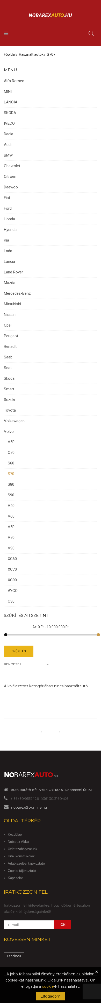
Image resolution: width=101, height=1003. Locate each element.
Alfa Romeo (14, 81)
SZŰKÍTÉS (19, 651)
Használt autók (31, 54)
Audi (7, 144)
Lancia (9, 261)
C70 (11, 452)
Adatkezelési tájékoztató (26, 863)
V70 (11, 537)
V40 (11, 505)
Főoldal (10, 54)
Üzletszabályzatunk (22, 849)
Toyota (10, 410)
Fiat (7, 197)
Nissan (10, 314)
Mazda (9, 282)
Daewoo (11, 187)
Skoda (9, 378)
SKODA (10, 112)
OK (63, 924)
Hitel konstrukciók (21, 856)
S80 (11, 484)
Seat (8, 367)
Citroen (10, 176)
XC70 (12, 569)
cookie (48, 986)
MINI (8, 91)
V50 (11, 442)
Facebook (14, 956)
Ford (8, 208)
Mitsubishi (12, 304)
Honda (9, 219)
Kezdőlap (15, 834)
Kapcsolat (15, 878)
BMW (8, 155)
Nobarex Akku (18, 842)
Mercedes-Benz (17, 293)
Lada (8, 251)
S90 (11, 495)
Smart (9, 389)
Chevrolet (12, 166)
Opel (7, 325)
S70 (50, 54)
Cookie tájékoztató (22, 871)
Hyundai (10, 229)
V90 (11, 548)
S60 (11, 463)
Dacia (8, 134)
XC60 (12, 558)
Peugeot (11, 336)
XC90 (12, 580)
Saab (8, 357)
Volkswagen (14, 421)
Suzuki (9, 399)
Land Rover (13, 272)
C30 (11, 601)
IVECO (9, 123)
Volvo (9, 431)
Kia (6, 240)
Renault (10, 346)
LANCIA (10, 102)
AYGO (13, 590)
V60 (11, 516)
